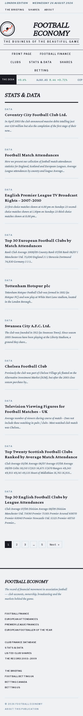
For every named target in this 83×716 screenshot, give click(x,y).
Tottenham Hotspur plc (27, 285)
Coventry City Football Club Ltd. (36, 114)
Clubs (15, 62)
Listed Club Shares (18, 653)
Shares (34, 9)
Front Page (22, 53)
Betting (41, 70)
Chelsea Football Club (26, 366)
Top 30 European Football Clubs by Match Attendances (38, 243)
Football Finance (55, 53)
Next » (54, 544)
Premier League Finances (22, 624)
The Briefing (14, 9)
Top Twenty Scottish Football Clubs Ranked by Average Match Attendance (41, 454)
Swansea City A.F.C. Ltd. (27, 325)
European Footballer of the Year (28, 630)
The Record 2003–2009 (21, 658)
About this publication (22, 709)
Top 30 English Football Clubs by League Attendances (36, 500)
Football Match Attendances (32, 155)
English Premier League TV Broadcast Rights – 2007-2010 (41, 198)
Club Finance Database (20, 642)
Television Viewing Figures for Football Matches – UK (35, 409)
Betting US (12, 687)
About (49, 9)
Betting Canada (16, 682)
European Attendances (21, 619)
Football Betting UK (19, 676)
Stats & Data (40, 62)
